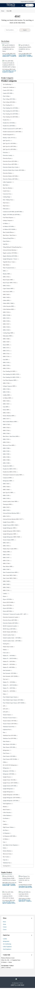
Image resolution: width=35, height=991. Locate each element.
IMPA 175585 (6, 392)
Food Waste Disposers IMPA (9, 380)
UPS (4, 706)
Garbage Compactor (7, 220)
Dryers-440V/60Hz (7, 611)
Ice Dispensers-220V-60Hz (9, 836)
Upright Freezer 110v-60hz (9, 780)
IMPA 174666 (6, 338)
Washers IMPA (6, 551)
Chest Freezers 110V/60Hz (9, 756)
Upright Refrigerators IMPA (9, 534)
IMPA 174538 (6, 327)
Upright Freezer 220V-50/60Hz (10, 782)
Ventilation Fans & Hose (8, 726)
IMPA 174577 (6, 418)
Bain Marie (5, 185)
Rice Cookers (6, 856)
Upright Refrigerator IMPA (9, 528)
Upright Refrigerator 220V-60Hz (10, 800)
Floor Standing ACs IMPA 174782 (11, 377)
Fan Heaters (5, 818)
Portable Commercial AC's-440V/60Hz (12, 131)
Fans (4, 821)
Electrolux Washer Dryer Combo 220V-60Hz (13, 170)
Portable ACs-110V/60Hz (9, 122)
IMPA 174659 (6, 297)
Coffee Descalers (7, 812)
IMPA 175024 (6, 430)
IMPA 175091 (6, 451)
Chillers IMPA (6, 300)
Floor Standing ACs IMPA (9, 371)
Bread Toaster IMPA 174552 (9, 282)
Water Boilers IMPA (7, 566)
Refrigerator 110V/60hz (8, 771)
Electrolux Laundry (7, 155)
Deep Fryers (6, 202)
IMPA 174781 (6, 495)
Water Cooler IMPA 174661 (9, 575)
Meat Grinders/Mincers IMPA (10, 421)
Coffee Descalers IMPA (8, 306)
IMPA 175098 (6, 460)
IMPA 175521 (6, 353)
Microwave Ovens (7, 854)
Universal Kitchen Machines (9, 250)
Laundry (5, 593)
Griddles (5, 824)
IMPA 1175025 (6, 424)
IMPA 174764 (6, 368)
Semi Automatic (6, 670)
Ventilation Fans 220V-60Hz (9, 738)
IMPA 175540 (6, 563)
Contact (5, 927)
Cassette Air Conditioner (8, 87)
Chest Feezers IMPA (7, 291)
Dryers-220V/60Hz (7, 608)
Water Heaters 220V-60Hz (9, 747)
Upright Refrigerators (8, 788)
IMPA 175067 (6, 569)
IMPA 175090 (6, 448)
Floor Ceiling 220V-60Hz (9, 102)
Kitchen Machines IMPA (8, 415)
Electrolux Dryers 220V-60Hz (10, 161)
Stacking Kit (6, 643)
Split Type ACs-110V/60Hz (9, 143)
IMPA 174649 (6, 489)
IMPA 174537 (6, 324)
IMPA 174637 (6, 483)
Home (2, 11)
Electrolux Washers (7, 173)
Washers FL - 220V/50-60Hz (9, 658)
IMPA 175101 (6, 590)
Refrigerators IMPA (7, 480)
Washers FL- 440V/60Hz (9, 667)
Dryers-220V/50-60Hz (8, 602)
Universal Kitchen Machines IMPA (11, 513)
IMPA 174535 (6, 318)
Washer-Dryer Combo (8, 646)
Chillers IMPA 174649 (8, 303)
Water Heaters (6, 741)
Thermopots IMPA (7, 504)
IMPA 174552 (6, 276)
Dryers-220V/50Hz (7, 605)
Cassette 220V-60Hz (7, 93)
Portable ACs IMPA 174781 (8, 70)
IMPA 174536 (6, 321)
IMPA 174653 (6, 294)
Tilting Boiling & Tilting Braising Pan (12, 247)
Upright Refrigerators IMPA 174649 (11, 537)
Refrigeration (6, 750)
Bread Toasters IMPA (8, 279)
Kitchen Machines (7, 851)
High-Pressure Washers (8, 827)
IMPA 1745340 (6, 315)
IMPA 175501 (6, 560)
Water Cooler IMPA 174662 (9, 578)
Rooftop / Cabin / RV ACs (9, 137)
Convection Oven (7, 194)
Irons (4, 842)
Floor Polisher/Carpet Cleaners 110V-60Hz (13, 700)
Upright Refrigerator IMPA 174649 (11, 531)
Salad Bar (5, 244)
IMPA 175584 (6, 389)
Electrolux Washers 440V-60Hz (10, 179)
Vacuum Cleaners (7, 714)
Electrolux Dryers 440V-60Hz (10, 164)
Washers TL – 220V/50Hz (9, 688)
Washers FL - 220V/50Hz (9, 661)
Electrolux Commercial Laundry (10, 617)
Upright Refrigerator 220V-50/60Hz (11, 797)
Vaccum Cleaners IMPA (8, 540)
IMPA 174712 (6, 350)
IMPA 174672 (6, 545)
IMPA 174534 (6, 312)
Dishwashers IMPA (7, 336)
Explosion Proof (7, 729)
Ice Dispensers (6, 833)
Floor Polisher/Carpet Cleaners (10, 697)
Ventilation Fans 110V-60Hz (9, 735)
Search (23, 5)
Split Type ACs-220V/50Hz (9, 146)
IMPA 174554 (6, 285)
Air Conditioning (5, 69)
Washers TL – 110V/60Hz (9, 682)
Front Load (4, 53)
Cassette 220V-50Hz (7, 90)
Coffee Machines (7, 815)
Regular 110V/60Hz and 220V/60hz (11, 214)
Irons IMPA (5, 406)
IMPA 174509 (6, 412)
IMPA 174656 (6, 401)
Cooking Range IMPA (8, 333)
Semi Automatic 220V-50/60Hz (10, 676)
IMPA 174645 (6, 587)
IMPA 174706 (6, 554)
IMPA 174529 (6, 510)
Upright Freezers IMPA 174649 (10, 525)
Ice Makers (5, 223)
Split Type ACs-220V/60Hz (9, 149)
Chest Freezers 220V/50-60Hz (10, 759)
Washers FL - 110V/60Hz (9, 655)
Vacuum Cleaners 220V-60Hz (10, 723)
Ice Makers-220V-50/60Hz (9, 229)
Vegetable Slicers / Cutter (9, 262)
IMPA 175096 (6, 457)
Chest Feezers (6, 753)
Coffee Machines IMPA (8, 309)
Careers (4, 929)
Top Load (5, 679)
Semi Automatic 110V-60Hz (9, 673)
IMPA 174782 (6, 498)
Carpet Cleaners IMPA (8, 288)
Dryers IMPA (6, 344)
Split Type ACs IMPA (8, 492)
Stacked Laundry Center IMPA (10, 501)
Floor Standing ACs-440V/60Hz (10, 116)
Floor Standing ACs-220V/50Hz (10, 111)
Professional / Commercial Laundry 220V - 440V (14, 614)
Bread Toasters (6, 809)
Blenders (5, 806)
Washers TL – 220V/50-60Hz (10, 685)
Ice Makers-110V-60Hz (8, 226)
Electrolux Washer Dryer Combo (10, 167)
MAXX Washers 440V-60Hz (9, 632)
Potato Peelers (6, 241)
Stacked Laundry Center (8, 635)
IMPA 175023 (6, 427)
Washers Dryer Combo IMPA (10, 548)
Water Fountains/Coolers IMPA (10, 572)
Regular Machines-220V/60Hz (10, 256)
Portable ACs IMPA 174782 (9, 472)
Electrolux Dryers (7, 158)
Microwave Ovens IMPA (9, 445)
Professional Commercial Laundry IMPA (12, 474)
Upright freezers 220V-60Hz (9, 785)
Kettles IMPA (6, 409)
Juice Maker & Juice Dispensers (10, 845)
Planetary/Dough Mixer (8, 238)
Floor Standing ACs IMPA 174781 (11, 374)
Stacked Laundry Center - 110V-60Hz (12, 638)
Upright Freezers (7, 777)
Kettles (4, 848)
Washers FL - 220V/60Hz (9, 664)
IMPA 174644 (6, 486)
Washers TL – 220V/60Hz (9, 691)
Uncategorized (6, 865)
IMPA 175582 (6, 383)
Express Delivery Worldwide (27, 1)
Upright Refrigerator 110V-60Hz (10, 794)
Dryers (4, 596)
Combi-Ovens (6, 191)
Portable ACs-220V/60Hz (9, 125)
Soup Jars (5, 859)
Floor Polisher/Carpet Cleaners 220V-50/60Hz (14, 703)
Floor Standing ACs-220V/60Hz (10, 114)
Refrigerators (6, 768)
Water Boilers (6, 265)
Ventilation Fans (6, 862)
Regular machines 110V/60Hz (10, 253)
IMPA (8, 53)
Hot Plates (5, 830)
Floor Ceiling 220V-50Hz (9, 99)
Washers (5, 649)
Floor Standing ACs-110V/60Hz (10, 108)
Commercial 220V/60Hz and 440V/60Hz (12, 211)
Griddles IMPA (6, 395)
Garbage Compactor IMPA (9, 386)
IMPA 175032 (6, 442)
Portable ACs (6, 120)
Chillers (5, 762)
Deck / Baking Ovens (8, 199)
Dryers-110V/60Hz (7, 599)
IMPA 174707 (12, 53)
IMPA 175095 (6, 454)
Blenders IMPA (6, 273)
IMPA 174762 (6, 362)
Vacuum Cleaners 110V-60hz (9, 720)
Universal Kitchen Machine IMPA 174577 (13, 519)
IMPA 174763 (6, 365)
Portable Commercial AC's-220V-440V (12, 128)
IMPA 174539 (6, 330)
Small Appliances (7, 803)
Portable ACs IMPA (7, 466)
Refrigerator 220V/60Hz (8, 774)
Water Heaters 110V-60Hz (9, 744)
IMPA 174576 (6, 516)
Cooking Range (6, 197)
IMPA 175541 (6, 356)
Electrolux (5, 152)
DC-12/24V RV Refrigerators (10, 765)
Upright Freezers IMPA (8, 522)
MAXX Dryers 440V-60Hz (9, 629)
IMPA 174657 (6, 404)
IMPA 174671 (6, 542)
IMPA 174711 (6, 347)
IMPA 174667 (6, 341)
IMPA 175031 (6, 439)
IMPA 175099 (6, 463)
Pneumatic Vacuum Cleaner (9, 717)
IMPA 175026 (6, 433)
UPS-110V (5, 709)
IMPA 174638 (6, 581)
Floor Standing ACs (7, 105)
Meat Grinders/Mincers (8, 232)
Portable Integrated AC (8, 134)
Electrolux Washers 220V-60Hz (10, 176)
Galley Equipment (7, 182)
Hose (4, 732)
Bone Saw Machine (7, 188)
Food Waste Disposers (8, 217)
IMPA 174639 (6, 584)
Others (4, 694)
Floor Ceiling (6, 96)
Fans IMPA (5, 359)
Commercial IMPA (7, 477)
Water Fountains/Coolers (8, 267)
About (4, 924)
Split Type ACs (6, 140)
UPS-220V (5, 711)
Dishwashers (6, 208)
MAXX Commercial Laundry (10, 626)
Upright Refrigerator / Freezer (10, 259)
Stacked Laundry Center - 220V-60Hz (12, 640)
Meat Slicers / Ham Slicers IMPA (11, 436)
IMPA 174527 (6, 507)
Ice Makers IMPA (7, 398)
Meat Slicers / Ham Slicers (9, 235)
